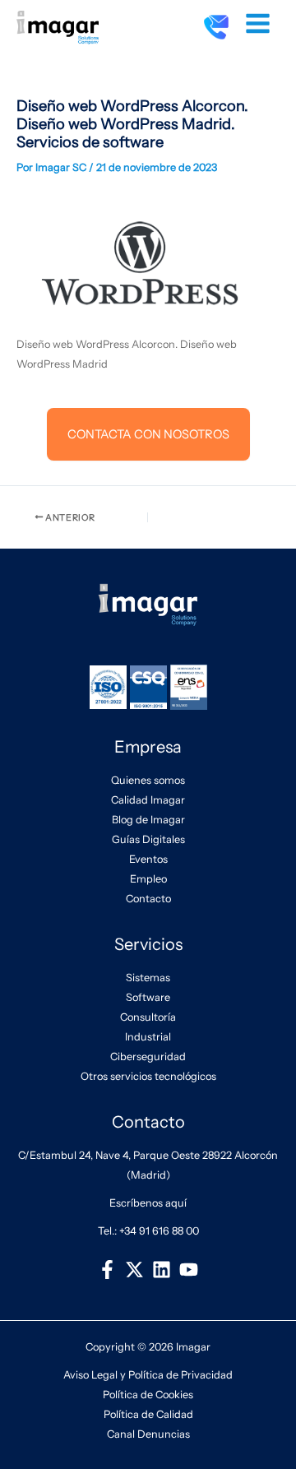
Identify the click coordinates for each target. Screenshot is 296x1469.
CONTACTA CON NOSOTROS (148, 434)
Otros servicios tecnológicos (148, 1076)
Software (148, 997)
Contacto (148, 898)
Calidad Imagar (148, 800)
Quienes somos (148, 780)
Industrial (148, 1037)
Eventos (148, 859)
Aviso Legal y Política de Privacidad (148, 1375)
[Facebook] (107, 1269)
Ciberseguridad (148, 1056)
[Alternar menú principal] (258, 23)
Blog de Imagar (148, 819)
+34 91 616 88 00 (159, 1231)
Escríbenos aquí (148, 1203)
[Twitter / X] (134, 1269)
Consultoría (148, 1017)
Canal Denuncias (148, 1434)
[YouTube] (188, 1269)
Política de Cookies (148, 1394)
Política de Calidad (148, 1414)
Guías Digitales (148, 839)
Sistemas (148, 977)
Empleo (148, 879)
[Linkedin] (161, 1269)
